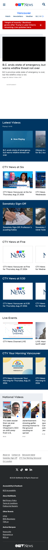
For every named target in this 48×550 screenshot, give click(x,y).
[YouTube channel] (26, 469)
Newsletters (18, 16)
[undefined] (18, 143)
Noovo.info (7, 532)
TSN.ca (6, 522)
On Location (7, 461)
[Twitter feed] (17, 469)
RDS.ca (5, 537)
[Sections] (4, 4)
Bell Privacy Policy (10, 500)
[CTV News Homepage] (24, 4)
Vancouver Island (28, 455)
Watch (7, 16)
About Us (6, 455)
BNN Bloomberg (9, 519)
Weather (29, 16)
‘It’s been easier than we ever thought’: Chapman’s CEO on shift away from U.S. (10, 427)
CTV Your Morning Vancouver (30, 458)
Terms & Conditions (10, 503)
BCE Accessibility (9, 490)
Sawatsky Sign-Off (10, 458)
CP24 (5, 516)
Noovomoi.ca (8, 534)
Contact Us (16, 455)
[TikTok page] (21, 469)
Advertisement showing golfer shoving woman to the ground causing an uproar (30, 427)
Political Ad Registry (10, 506)
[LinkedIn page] (31, 469)
